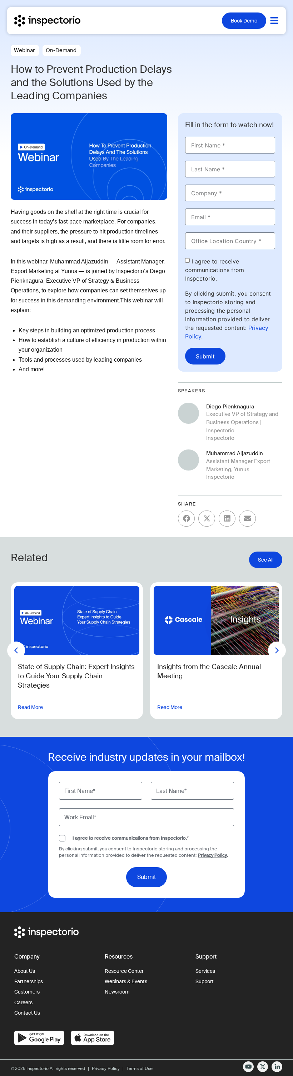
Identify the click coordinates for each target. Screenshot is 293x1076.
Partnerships (28, 982)
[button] (186, 519)
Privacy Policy (212, 855)
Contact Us (27, 1013)
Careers (23, 1003)
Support (204, 982)
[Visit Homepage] (54, 21)
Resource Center (124, 971)
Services (205, 971)
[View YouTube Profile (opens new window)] (248, 1066)
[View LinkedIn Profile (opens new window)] (277, 1066)
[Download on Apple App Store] (92, 1038)
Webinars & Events (126, 982)
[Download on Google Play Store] (39, 1038)
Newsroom (117, 992)
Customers (27, 992)
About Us (24, 971)
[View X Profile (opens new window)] (262, 1066)
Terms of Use (139, 1068)
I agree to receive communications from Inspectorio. (214, 270)
